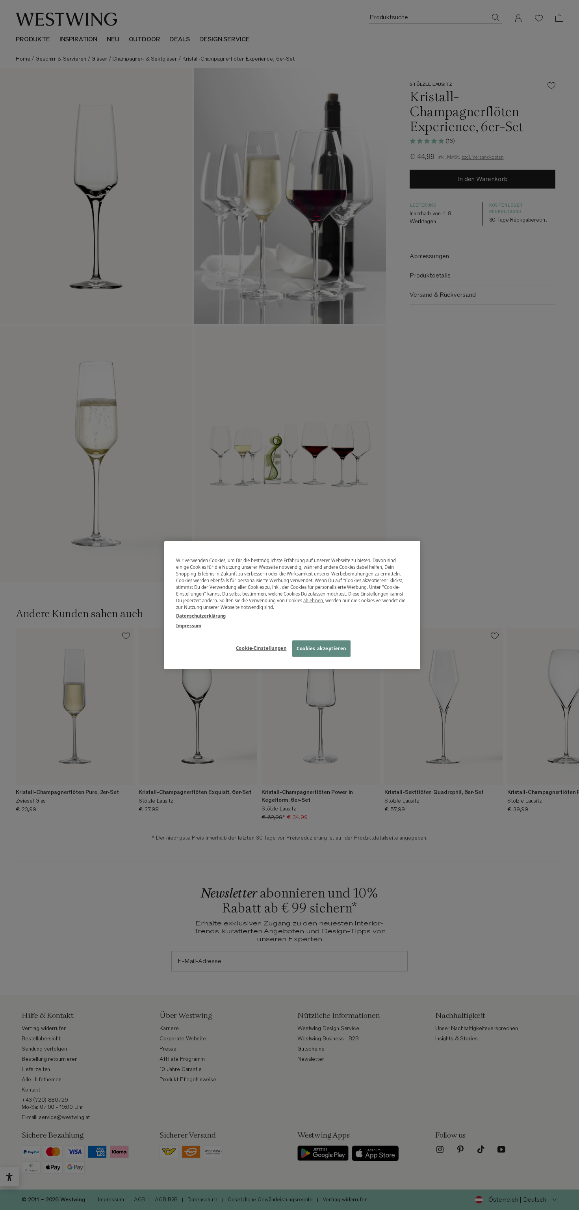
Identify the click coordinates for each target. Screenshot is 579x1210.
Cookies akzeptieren (321, 648)
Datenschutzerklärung (201, 615)
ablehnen (313, 600)
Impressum (188, 625)
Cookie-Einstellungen (261, 648)
